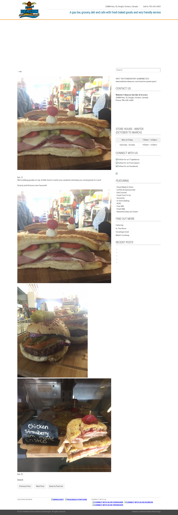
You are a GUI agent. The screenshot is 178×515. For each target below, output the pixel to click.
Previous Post (25, 486)
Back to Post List (56, 486)
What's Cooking (122, 235)
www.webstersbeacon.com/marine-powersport (136, 81)
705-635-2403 (127, 100)
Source (20, 480)
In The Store (121, 228)
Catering (119, 225)
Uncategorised (122, 232)
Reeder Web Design (153, 512)
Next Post (40, 486)
